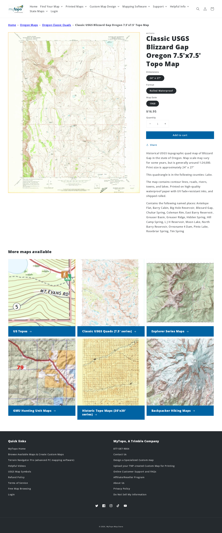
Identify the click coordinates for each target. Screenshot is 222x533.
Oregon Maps (29, 25)
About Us (118, 482)
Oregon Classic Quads (56, 25)
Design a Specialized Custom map (133, 460)
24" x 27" (155, 77)
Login (11, 494)
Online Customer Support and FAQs (134, 471)
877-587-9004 (121, 448)
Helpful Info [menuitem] (178, 6)
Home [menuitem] (34, 6)
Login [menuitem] (54, 11)
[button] (198, 9)
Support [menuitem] (158, 6)
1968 (153, 103)
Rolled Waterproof (161, 90)
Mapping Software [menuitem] (134, 6)
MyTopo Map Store (114, 526)
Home (12, 25)
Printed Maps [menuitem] (74, 6)
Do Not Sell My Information (130, 494)
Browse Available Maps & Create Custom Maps (36, 454)
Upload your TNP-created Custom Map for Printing (144, 465)
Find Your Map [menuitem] (49, 6)
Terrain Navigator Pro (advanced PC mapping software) (41, 460)
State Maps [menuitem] (37, 11)
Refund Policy (16, 477)
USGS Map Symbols (19, 471)
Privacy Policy (121, 488)
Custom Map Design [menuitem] (103, 6)
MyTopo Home (17, 448)
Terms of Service (18, 482)
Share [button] (153, 144)
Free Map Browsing (19, 488)
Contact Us (120, 454)
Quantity (151, 117)
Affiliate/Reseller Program (128, 477)
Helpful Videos (17, 465)
